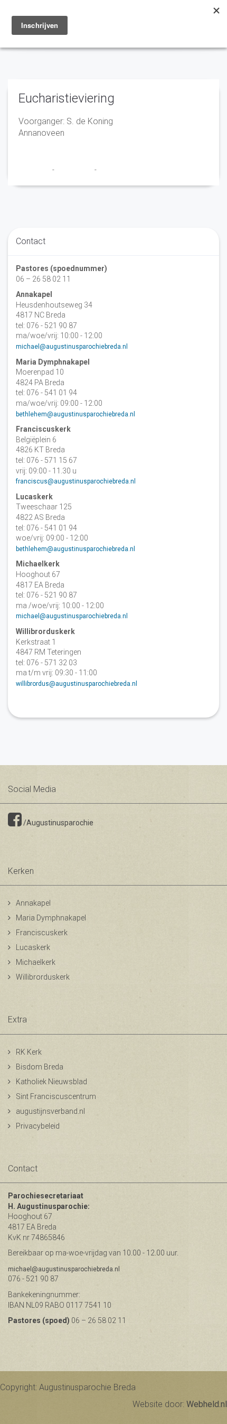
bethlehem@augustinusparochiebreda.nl (75, 414)
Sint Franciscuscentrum (56, 1096)
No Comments (119, 169)
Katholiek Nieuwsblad (51, 1081)
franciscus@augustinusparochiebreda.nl (76, 481)
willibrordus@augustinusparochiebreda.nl (76, 683)
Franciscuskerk (42, 932)
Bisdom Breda (39, 1067)
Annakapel (33, 903)
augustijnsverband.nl (50, 1111)
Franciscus (35, 169)
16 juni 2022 (75, 169)
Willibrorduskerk (43, 977)
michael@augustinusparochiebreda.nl (72, 346)
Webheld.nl (206, 1404)
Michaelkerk (35, 962)
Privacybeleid (38, 1126)
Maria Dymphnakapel (51, 918)
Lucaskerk (33, 947)
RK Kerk (29, 1052)
